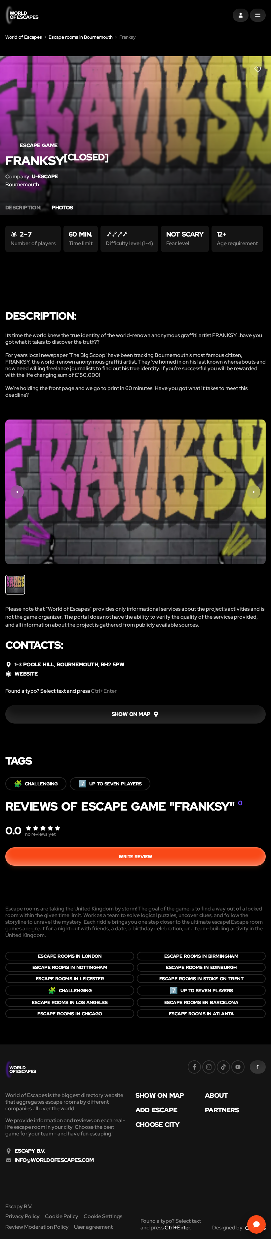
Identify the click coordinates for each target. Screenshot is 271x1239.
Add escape (156, 1110)
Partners (222, 1110)
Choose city (157, 1124)
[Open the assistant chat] (256, 1224)
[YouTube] (238, 1067)
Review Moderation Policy (37, 1226)
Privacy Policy (22, 1216)
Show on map (160, 1095)
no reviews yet (40, 834)
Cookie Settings (103, 1216)
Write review (135, 857)
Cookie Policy (61, 1216)
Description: (23, 207)
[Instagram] (208, 1067)
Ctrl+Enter (103, 690)
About (216, 1095)
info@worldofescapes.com (54, 1160)
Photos (62, 207)
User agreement (93, 1226)
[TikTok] (223, 1067)
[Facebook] (194, 1067)
